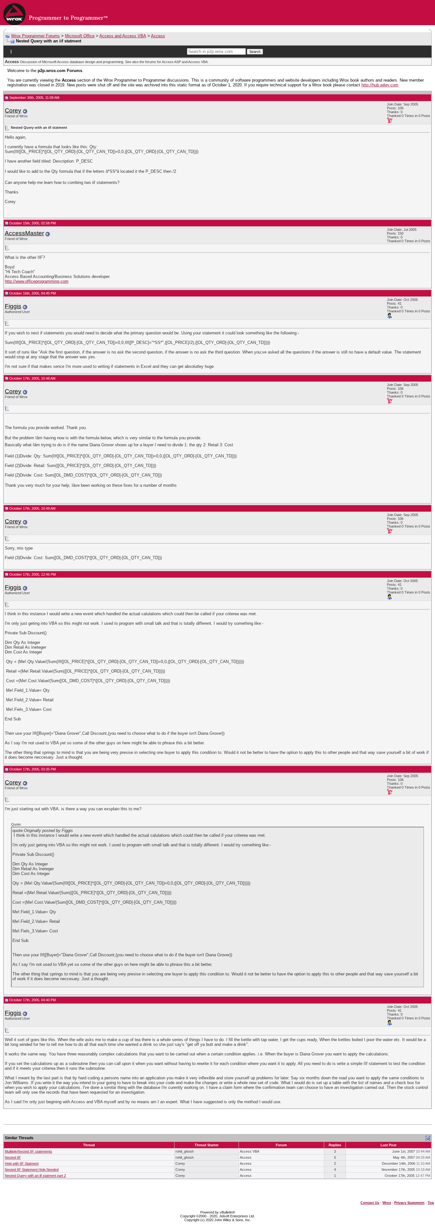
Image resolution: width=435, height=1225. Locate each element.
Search (254, 52)
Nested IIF (13, 1157)
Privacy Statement (409, 1203)
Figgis (13, 306)
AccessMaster (24, 233)
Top (431, 1203)
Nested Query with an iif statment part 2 (35, 1176)
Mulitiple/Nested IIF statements (28, 1151)
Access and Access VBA (122, 35)
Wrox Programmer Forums (35, 35)
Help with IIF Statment (22, 1163)
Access (158, 35)
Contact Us (369, 1203)
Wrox (386, 1203)
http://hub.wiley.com (379, 85)
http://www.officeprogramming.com (36, 281)
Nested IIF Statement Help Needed (32, 1169)
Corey (13, 110)
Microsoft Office (80, 35)
